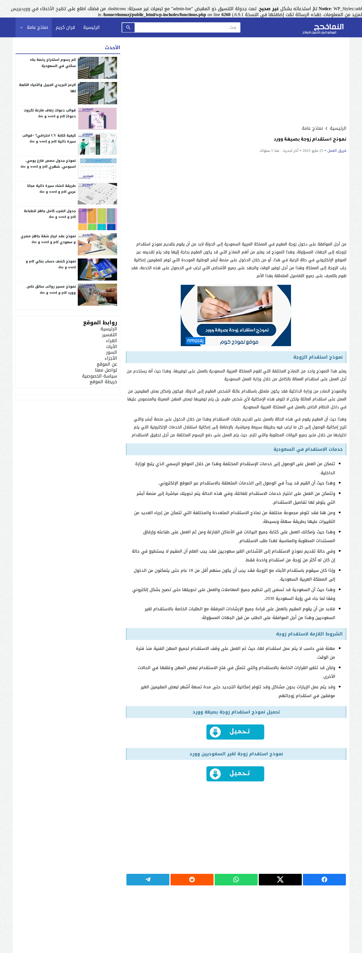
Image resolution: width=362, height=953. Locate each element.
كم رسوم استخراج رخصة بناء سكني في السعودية (53, 63)
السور (111, 352)
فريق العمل (336, 150)
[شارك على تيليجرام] (148, 879)
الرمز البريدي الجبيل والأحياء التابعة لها (47, 88)
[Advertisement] (236, 81)
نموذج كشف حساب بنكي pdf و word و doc (51, 264)
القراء (111, 340)
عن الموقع (107, 364)
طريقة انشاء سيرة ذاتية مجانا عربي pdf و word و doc (51, 189)
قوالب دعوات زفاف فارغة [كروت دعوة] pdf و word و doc (50, 113)
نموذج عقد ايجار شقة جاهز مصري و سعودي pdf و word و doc (48, 239)
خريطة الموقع (103, 381)
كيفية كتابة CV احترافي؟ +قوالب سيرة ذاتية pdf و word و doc (49, 138)
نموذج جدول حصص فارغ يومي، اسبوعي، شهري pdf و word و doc (48, 164)
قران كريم (65, 27)
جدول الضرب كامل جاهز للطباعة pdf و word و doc (50, 214)
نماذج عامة (37, 27)
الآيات (111, 346)
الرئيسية (91, 27)
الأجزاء (111, 358)
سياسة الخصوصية (99, 376)
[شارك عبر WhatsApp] (236, 879)
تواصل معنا (106, 370)
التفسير (109, 334)
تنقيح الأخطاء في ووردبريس (38, 8)
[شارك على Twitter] (280, 879)
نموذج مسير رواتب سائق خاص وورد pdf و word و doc (51, 289)
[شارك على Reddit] (192, 879)
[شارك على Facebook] (324, 879)
